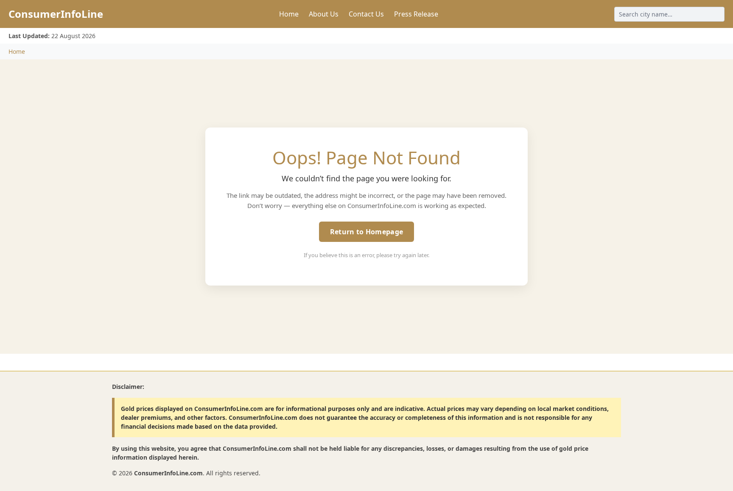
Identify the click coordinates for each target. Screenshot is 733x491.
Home (289, 14)
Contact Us (366, 14)
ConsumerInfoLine (55, 14)
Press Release (416, 14)
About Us (324, 14)
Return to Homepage (366, 231)
